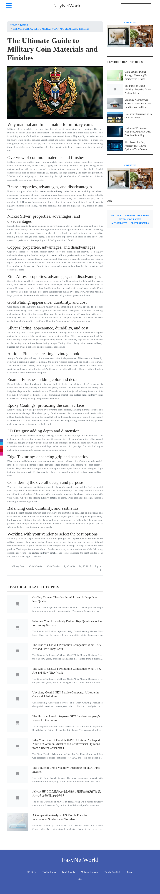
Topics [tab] (130, 872)
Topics (24, 25)
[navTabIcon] (9, 6)
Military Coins (18, 566)
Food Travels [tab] (68, 872)
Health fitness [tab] (49, 872)
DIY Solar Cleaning (130, 219)
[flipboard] (1, 447)
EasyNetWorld (66, 5)
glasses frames (140, 223)
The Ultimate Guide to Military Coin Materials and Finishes (51, 28)
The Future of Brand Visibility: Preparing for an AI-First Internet (138, 89)
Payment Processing (137, 215)
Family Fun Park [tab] (113, 872)
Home (13, 25)
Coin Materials (36, 566)
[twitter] (1, 443)
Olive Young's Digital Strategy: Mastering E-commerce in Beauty (136, 75)
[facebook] (1, 440)
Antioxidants (119, 223)
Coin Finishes (53, 566)
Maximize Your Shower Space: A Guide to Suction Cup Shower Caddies (138, 103)
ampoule (116, 215)
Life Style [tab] (31, 872)
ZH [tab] (80, 878)
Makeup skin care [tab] (89, 872)
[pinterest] (1, 450)
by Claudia (69, 566)
